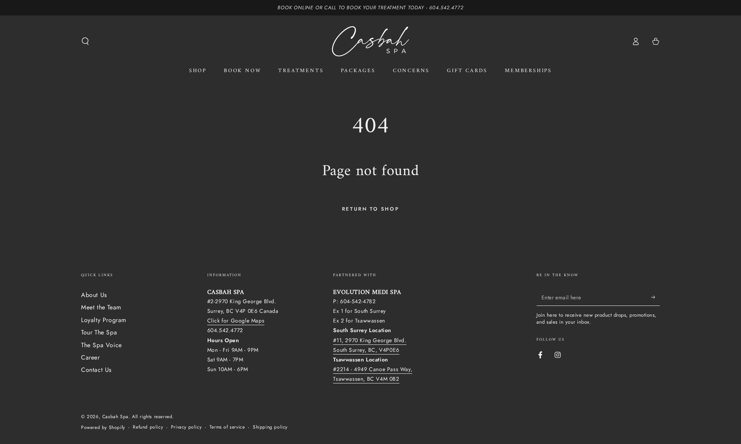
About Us (94, 294)
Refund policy (148, 427)
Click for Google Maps (236, 320)
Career (90, 357)
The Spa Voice (101, 345)
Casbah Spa (115, 416)
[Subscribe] (655, 297)
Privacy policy (186, 427)
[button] (85, 41)
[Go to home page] (370, 41)
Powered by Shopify (103, 427)
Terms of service (227, 427)
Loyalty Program (103, 320)
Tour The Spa (99, 332)
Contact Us (96, 369)
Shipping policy (270, 427)
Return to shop (370, 209)
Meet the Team (101, 307)
